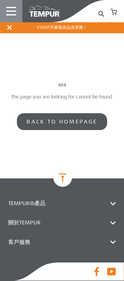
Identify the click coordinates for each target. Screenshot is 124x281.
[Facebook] (96, 271)
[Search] (101, 12)
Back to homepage (62, 121)
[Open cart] (114, 11)
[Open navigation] (11, 11)
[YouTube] (111, 271)
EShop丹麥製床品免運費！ (62, 27)
